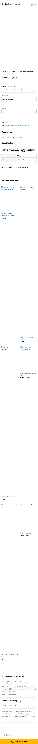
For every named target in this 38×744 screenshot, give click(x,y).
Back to (8, 4)
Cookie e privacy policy (9, 705)
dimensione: (5, 95)
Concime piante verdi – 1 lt (9, 655)
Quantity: (4, 108)
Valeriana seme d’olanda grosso (28, 374)
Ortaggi (11, 125)
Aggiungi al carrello (19, 741)
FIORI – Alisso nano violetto (26, 338)
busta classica (30, 160)
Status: (3, 86)
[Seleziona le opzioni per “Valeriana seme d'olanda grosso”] (26, 370)
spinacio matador (25, 533)
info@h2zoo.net (11, 694)
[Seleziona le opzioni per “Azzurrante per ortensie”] (7, 493)
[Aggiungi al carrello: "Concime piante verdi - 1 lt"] (7, 651)
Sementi (27, 125)
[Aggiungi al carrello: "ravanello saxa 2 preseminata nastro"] (7, 210)
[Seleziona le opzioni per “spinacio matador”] (26, 529)
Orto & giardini (19, 125)
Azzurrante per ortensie (9, 497)
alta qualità (21, 160)
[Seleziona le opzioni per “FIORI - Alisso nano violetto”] (26, 334)
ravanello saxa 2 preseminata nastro (7, 214)
